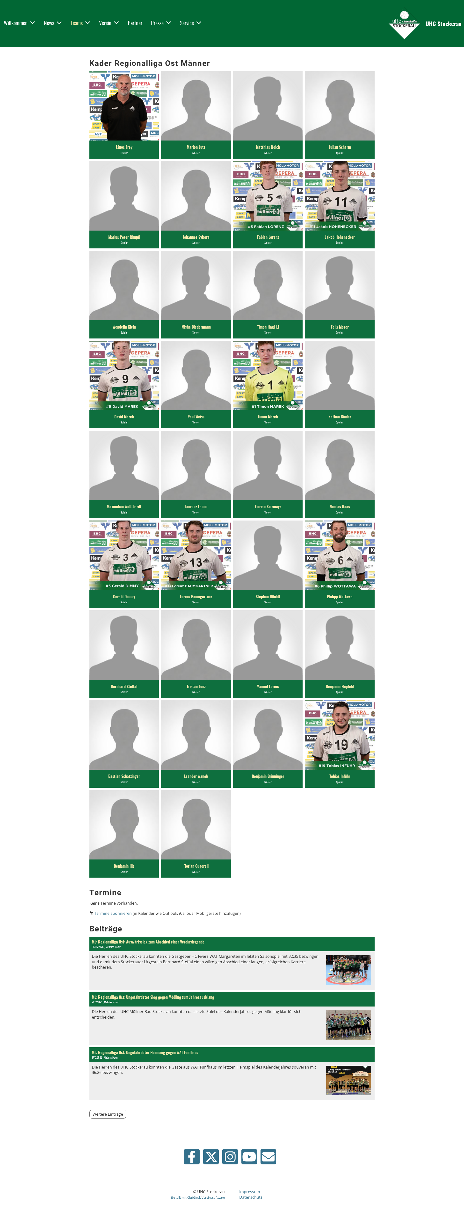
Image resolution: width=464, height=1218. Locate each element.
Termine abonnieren (113, 913)
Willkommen (16, 23)
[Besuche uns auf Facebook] (192, 1158)
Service (187, 23)
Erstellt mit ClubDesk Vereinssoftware (198, 1197)
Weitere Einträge (108, 1114)
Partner (135, 23)
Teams (77, 23)
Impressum (249, 1191)
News (49, 23)
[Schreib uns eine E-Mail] (268, 1158)
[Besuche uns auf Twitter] (211, 1158)
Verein (105, 23)
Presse (157, 23)
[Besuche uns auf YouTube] (249, 1158)
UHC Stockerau (444, 24)
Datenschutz (250, 1197)
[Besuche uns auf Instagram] (230, 1158)
